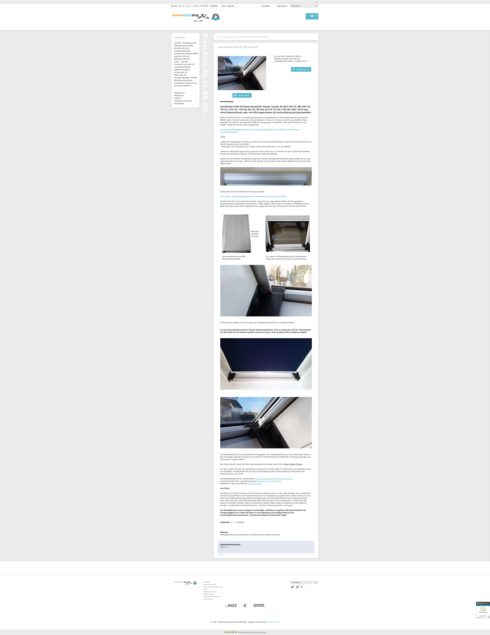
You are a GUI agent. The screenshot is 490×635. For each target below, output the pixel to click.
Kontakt (177, 98)
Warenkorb (179, 95)
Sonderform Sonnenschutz (185, 83)
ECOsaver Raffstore (182, 85)
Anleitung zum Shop (183, 101)
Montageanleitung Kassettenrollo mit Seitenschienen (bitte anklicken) (250, 534)
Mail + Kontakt (228, 6)
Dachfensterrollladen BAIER (186, 53)
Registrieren (282, 6)
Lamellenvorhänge (182, 67)
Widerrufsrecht (209, 591)
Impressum (208, 599)
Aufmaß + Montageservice (185, 43)
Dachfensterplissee (182, 51)
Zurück (221, 554)
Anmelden (265, 6)
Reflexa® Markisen (182, 69)
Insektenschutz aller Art (184, 64)
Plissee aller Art (180, 72)
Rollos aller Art (180, 75)
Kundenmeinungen (211, 596)
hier (227, 547)
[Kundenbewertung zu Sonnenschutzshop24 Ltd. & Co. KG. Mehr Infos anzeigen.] (483, 610)
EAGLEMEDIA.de (273, 622)
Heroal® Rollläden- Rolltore (186, 77)
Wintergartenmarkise (183, 80)
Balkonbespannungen (183, 45)
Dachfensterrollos (181, 48)
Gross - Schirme (181, 61)
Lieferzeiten (208, 594)
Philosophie (179, 103)
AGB (205, 589)
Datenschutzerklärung (213, 587)
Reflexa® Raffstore (182, 59)
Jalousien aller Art (181, 56)
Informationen (209, 584)
